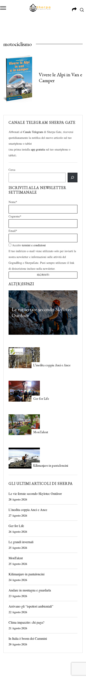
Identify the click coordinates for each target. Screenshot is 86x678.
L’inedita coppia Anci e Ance (52, 365)
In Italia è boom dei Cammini (28, 638)
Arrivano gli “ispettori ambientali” (31, 606)
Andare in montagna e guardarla (30, 590)
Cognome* (15, 216)
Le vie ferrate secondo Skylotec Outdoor (42, 312)
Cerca (12, 170)
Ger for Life (41, 399)
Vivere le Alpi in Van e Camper (60, 77)
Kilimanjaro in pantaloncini (50, 465)
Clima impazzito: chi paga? (26, 622)
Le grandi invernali (21, 542)
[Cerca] (72, 177)
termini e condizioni (34, 245)
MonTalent (40, 432)
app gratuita (38, 149)
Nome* (13, 202)
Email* (13, 231)
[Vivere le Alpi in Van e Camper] (19, 78)
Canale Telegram (33, 132)
